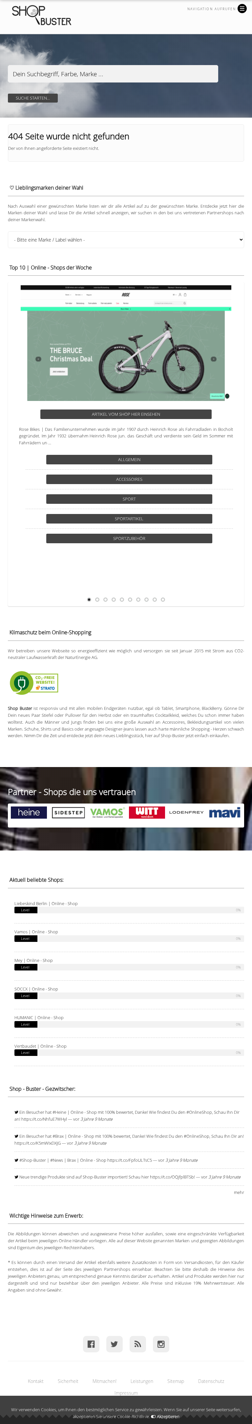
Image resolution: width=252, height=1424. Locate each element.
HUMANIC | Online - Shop (39, 1017)
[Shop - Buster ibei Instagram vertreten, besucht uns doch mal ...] (161, 1344)
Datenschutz (211, 1381)
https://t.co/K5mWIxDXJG (37, 1143)
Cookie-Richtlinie (133, 1416)
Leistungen (142, 1381)
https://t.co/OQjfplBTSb (172, 1177)
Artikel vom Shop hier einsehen (150, 414)
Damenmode (153, 479)
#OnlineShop (199, 1112)
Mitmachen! (104, 1381)
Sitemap (175, 1381)
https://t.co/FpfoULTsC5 (129, 1160)
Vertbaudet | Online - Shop (40, 1046)
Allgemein (153, 459)
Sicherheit (68, 1381)
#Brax (58, 1136)
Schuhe (153, 519)
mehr (239, 1192)
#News (56, 1160)
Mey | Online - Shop (33, 960)
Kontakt (36, 1381)
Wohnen (153, 538)
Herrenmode (153, 499)
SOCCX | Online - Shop (36, 989)
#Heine (59, 1112)
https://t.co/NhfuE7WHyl (44, 1119)
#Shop (25, 1160)
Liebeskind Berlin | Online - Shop (46, 903)
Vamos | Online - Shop (36, 932)
